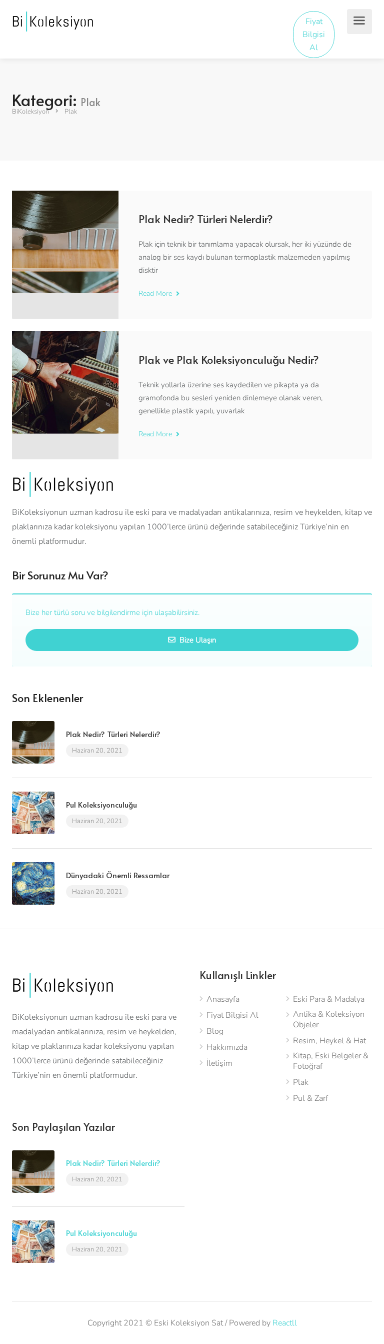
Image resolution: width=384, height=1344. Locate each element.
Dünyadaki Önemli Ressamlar (118, 875)
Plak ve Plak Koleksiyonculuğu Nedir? (228, 359)
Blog (215, 1031)
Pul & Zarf (310, 1098)
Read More (156, 293)
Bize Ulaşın (197, 640)
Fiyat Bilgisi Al (313, 34)
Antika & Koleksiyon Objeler (328, 1019)
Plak (300, 1082)
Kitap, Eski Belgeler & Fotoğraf (330, 1061)
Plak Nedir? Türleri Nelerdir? (205, 218)
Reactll (284, 1322)
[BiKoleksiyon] (52, 21)
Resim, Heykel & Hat (329, 1041)
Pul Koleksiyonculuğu (101, 804)
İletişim (219, 1063)
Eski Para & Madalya (328, 999)
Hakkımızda (227, 1047)
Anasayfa (223, 999)
